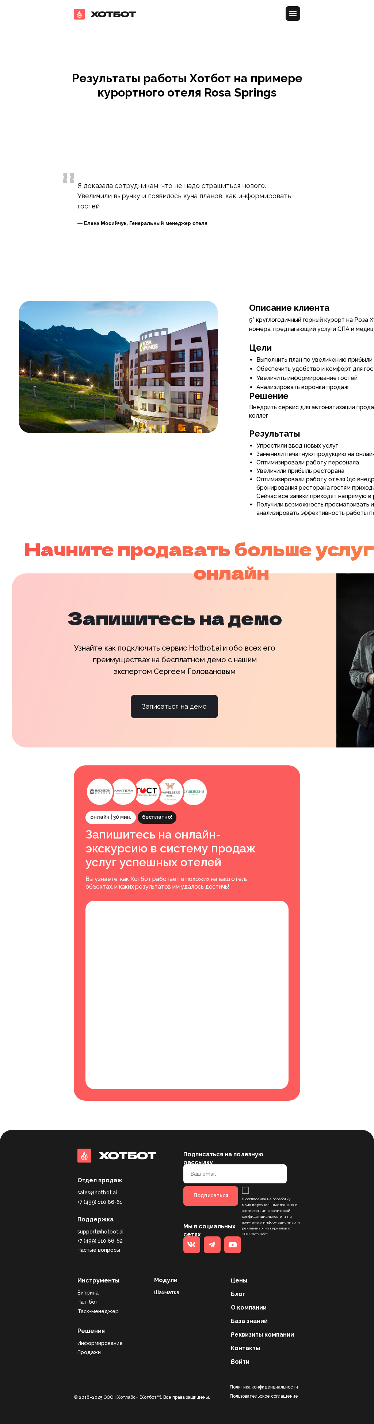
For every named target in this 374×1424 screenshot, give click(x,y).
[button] (330, 14)
